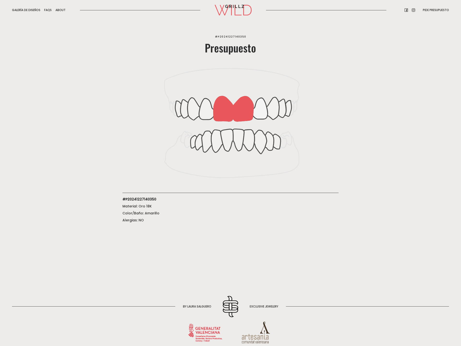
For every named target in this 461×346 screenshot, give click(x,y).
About (60, 10)
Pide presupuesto (436, 10)
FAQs (48, 10)
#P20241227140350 (230, 36)
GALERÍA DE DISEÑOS (26, 10)
